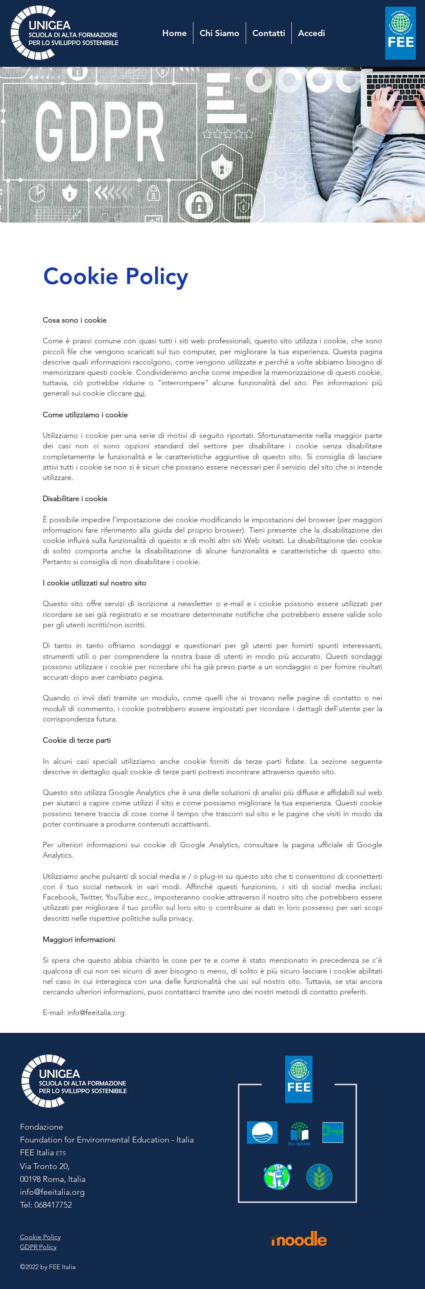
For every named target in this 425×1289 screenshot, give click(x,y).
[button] (219, 33)
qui (139, 393)
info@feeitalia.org (96, 1012)
